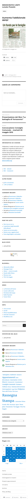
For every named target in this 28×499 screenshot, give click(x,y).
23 (10, 457)
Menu (4, 11)
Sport (17, 404)
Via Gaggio (16, 407)
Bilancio (4, 76)
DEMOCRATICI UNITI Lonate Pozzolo (11, 6)
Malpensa (21, 389)
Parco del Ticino (7, 391)
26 (20, 457)
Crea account (7, 308)
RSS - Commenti (8, 171)
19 (20, 454)
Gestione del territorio (18, 387)
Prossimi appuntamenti (9, 481)
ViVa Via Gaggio (8, 277)
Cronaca (18, 384)
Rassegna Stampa (17, 76)
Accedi (5, 310)
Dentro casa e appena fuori (11, 232)
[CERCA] (24, 325)
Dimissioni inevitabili (16, 210)
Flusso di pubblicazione (10, 312)
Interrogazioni (6, 389)
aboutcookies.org (7, 160)
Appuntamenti (8, 377)
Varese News (7, 297)
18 (17, 454)
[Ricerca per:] (12, 325)
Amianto (19, 374)
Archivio (4, 488)
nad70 (5, 75)
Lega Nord (14, 389)
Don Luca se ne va (9, 224)
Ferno (9, 387)
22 (7, 457)
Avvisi (20, 380)
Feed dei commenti (9, 314)
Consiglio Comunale (8, 384)
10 (14, 451)
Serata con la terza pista (10, 230)
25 (17, 457)
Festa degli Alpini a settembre (12, 234)
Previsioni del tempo (9, 293)
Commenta (20, 103)
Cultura (4, 387)
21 (3, 457)
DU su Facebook (9, 182)
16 (10, 454)
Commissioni (9, 76)
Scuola (4, 404)
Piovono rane (7, 275)
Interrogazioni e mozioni (9, 477)
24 (14, 457)
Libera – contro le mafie (10, 271)
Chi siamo (5, 484)
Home (4, 470)
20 (24, 454)
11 (17, 451)
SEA (8, 404)
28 (4, 460)
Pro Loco (15, 391)
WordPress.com (8, 316)
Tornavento (9, 407)
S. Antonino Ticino (20, 401)
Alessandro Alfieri (9, 267)
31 (14, 460)
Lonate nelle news (9, 291)
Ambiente (13, 375)
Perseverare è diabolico (15, 196)
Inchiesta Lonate (7, 474)
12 (20, 451)
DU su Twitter (8, 184)
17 (14, 454)
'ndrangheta (6, 375)
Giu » (21, 463)
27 (24, 457)
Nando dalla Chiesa (9, 273)
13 (24, 451)
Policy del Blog (6, 491)
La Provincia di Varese (10, 289)
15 (7, 454)
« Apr (6, 463)
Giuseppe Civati (8, 269)
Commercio (11, 382)
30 (10, 460)
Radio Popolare (8, 295)
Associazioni (14, 380)
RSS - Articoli (7, 169)
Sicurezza (12, 404)
